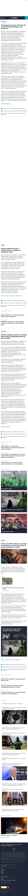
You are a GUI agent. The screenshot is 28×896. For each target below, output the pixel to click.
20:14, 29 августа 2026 (5, 123)
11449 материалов (5, 837)
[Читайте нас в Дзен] (2, 883)
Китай (7, 659)
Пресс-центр (15, 844)
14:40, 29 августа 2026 (5, 541)
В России (3, 21)
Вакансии (20, 844)
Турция (7, 295)
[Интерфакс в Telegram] (4, 883)
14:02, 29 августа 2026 (5, 332)
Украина (12, 295)
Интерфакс (14, 18)
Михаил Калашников (6, 103)
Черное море (18, 295)
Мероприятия (10, 845)
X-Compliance (3, 870)
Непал (2, 659)
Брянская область (5, 194)
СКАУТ (2, 871)
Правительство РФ (5, 426)
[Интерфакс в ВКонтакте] (6, 883)
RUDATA (2, 879)
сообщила (5, 347)
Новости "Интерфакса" (4, 876)
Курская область (16, 191)
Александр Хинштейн (6, 191)
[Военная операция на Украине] (14, 833)
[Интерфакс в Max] (9, 883)
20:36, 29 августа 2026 (5, 246)
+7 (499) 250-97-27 (13, 862)
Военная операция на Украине (9, 835)
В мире (3, 245)
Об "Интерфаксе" (8, 844)
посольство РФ (16, 659)
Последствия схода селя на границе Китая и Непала (12, 630)
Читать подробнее (12, 589)
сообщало (23, 621)
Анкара (3, 295)
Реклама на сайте (4, 845)
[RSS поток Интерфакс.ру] (8, 883)
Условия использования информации (8, 889)
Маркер (2, 872)
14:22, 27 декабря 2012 (5, 22)
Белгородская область (16, 194)
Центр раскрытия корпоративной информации (8, 880)
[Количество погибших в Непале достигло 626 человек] (7, 584)
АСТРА (2, 873)
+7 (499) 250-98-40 (4, 862)
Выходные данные (4, 891)
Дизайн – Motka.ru (4, 892)
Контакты (2, 844)
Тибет (10, 659)
